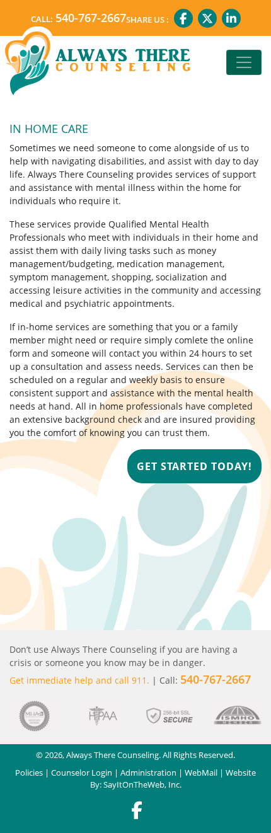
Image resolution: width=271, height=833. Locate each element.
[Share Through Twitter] (207, 18)
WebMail (201, 772)
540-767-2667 (90, 17)
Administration (148, 772)
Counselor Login (81, 772)
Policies (29, 772)
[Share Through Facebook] (183, 18)
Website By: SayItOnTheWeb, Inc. (173, 779)
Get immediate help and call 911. (79, 680)
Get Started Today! (194, 466)
